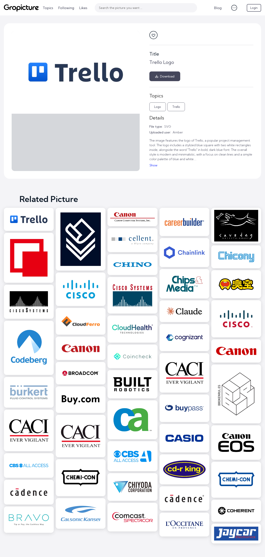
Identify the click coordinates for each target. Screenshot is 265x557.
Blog (218, 8)
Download (167, 76)
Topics (48, 8)
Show (153, 165)
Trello (176, 107)
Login (254, 8)
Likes (83, 8)
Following (66, 8)
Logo (157, 107)
